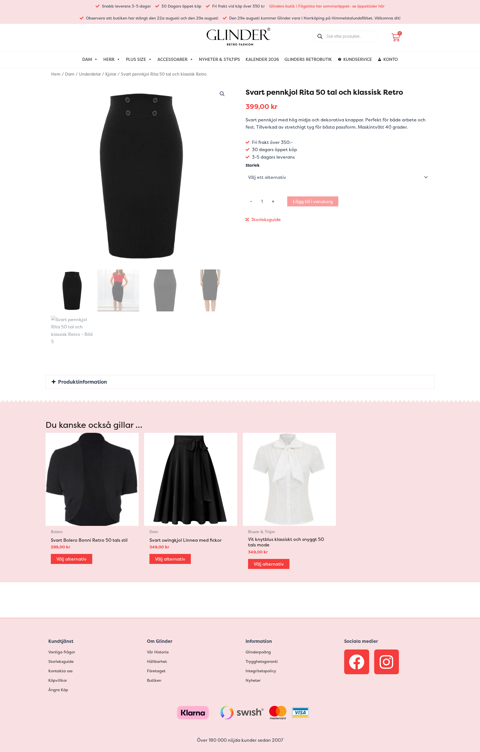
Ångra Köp (58, 689)
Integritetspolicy (261, 670)
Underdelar (90, 74)
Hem (56, 74)
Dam (87, 59)
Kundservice (357, 59)
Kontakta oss (60, 670)
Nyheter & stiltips (219, 59)
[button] (222, 94)
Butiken (154, 680)
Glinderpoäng (258, 651)
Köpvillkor (57, 680)
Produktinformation (82, 381)
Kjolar (110, 74)
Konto (390, 59)
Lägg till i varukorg (313, 201)
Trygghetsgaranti (262, 661)
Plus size (136, 59)
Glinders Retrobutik (308, 59)
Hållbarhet (157, 661)
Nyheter (253, 680)
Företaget (156, 670)
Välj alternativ (71, 559)
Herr (108, 59)
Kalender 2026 (262, 59)
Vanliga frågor (61, 651)
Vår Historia (158, 651)
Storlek (252, 165)
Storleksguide (266, 219)
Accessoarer (173, 59)
